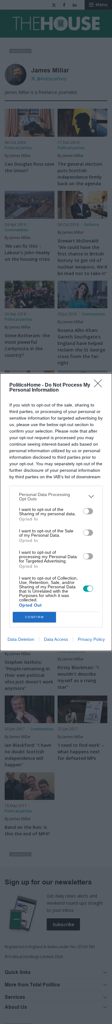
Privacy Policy (91, 639)
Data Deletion (20, 639)
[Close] (100, 385)
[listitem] (56, 496)
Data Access (56, 639)
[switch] (88, 511)
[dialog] (56, 512)
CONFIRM (34, 617)
